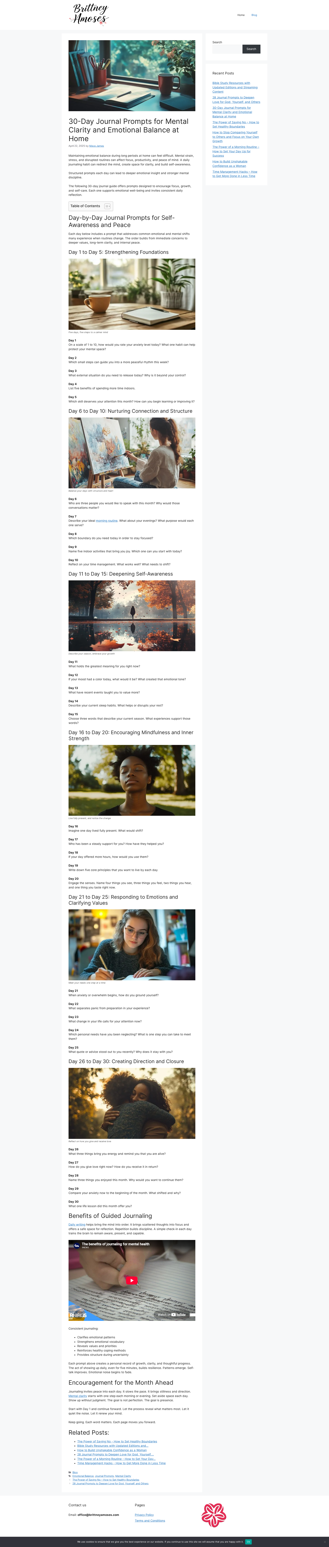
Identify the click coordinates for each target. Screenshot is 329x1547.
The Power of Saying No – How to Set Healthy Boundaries (105, 1479)
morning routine (107, 520)
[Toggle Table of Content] (105, 206)
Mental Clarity (123, 1475)
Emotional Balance (83, 1475)
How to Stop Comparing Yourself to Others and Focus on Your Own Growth (235, 137)
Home (241, 15)
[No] (324, 1542)
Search (217, 42)
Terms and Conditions (150, 1520)
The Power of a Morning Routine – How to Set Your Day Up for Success (235, 151)
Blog (254, 15)
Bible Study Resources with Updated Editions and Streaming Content (235, 87)
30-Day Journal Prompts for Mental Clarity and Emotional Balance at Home (232, 112)
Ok (248, 1541)
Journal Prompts (104, 1475)
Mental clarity (78, 1396)
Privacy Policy (144, 1515)
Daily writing (77, 1224)
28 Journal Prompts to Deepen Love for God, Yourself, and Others (110, 1483)
